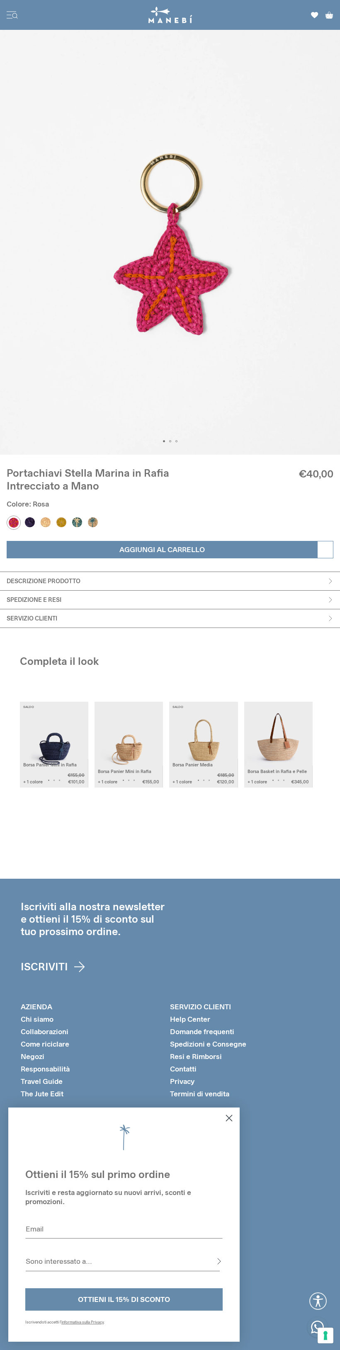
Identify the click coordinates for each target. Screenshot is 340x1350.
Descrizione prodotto (43, 580)
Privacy (182, 1081)
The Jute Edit (42, 1093)
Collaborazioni (44, 1031)
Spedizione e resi (34, 599)
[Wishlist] (314, 15)
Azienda (36, 1006)
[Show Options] (219, 1261)
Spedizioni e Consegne (208, 1044)
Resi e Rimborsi (196, 1056)
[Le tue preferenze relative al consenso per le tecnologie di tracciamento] (325, 1335)
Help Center (190, 1019)
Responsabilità (45, 1068)
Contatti (183, 1068)
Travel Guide (42, 1081)
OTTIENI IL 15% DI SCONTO (124, 1299)
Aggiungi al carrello (162, 549)
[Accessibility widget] (318, 1301)
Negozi (32, 1056)
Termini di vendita (199, 1093)
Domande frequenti (202, 1031)
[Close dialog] (229, 1118)
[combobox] (123, 1261)
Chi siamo (37, 1019)
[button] (164, 441)
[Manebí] (170, 15)
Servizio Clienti (32, 618)
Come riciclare (45, 1044)
